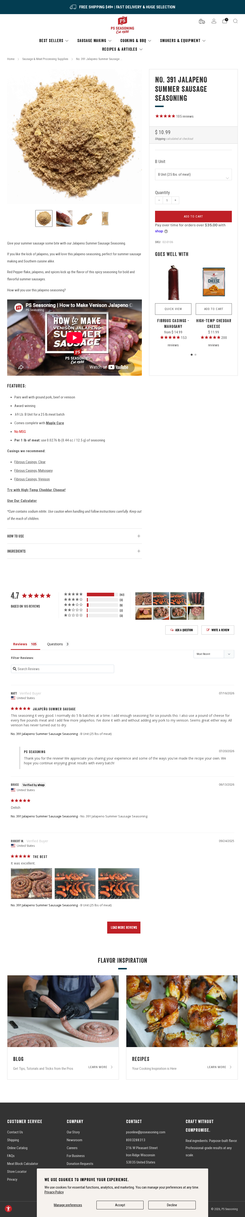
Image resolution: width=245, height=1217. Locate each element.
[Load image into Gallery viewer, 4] (105, 218)
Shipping (160, 139)
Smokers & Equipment (180, 40)
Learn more (98, 1067)
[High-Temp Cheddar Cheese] (214, 282)
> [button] (123, 928)
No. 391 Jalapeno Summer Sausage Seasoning (44, 734)
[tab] (192, 355)
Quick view (173, 309)
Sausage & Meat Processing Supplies (45, 59)
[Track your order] (202, 20)
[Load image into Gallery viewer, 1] (43, 218)
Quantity (162, 192)
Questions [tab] (55, 644)
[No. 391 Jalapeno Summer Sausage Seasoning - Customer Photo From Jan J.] (196, 613)
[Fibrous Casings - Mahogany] (173, 282)
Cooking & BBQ (133, 40)
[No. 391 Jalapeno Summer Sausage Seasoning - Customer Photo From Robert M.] (143, 598)
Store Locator (17, 1171)
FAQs (11, 1156)
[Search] (235, 21)
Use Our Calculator (22, 501)
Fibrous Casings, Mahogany (33, 470)
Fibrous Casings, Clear (29, 462)
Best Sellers (51, 40)
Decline (172, 1205)
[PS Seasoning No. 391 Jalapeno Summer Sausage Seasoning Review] (31, 883)
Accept (120, 1205)
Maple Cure (55, 423)
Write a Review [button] (220, 630)
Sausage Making (91, 40)
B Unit (160, 161)
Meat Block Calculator (22, 1164)
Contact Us (15, 1132)
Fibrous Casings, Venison (32, 479)
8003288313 (135, 1140)
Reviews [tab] (20, 644)
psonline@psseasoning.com (145, 1132)
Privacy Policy (54, 1192)
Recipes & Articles (119, 49)
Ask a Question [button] (184, 630)
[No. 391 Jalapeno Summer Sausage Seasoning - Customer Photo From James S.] (161, 613)
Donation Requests (80, 1164)
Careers (72, 1148)
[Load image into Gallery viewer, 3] (84, 218)
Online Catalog (17, 1148)
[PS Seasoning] (122, 25)
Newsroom (74, 1140)
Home (10, 59)
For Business (76, 1156)
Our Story (73, 1132)
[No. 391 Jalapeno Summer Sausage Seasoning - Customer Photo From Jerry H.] (196, 598)
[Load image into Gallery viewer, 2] (64, 218)
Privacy (12, 1179)
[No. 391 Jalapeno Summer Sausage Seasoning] (74, 136)
